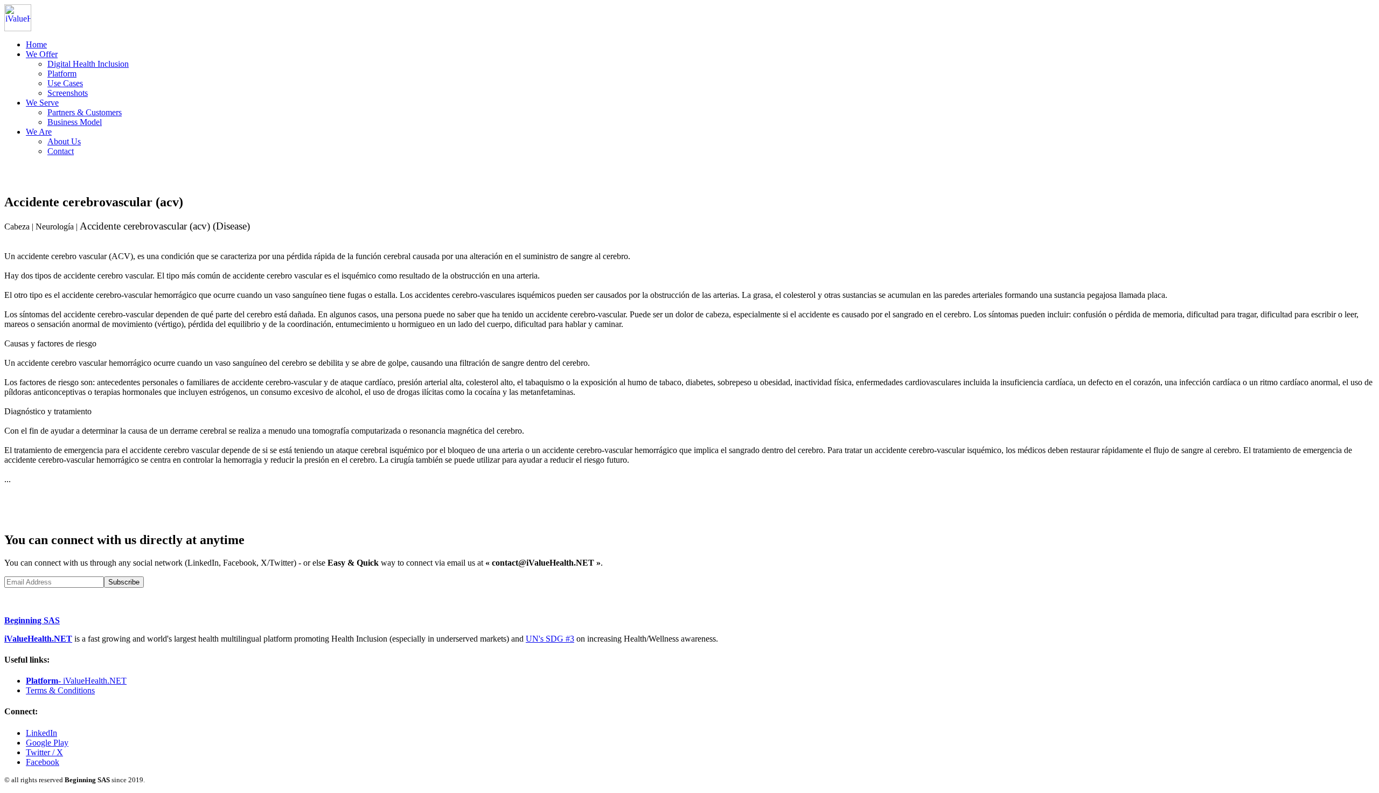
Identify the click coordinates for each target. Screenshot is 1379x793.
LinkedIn (41, 733)
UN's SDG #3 (550, 638)
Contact (60, 151)
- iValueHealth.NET (76, 680)
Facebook (42, 762)
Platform (61, 73)
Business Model (74, 122)
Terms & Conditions (60, 690)
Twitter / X (44, 752)
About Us (64, 141)
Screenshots (67, 93)
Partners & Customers (84, 112)
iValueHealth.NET (38, 638)
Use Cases (65, 83)
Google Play (47, 742)
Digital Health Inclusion (88, 63)
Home (36, 44)
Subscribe (124, 582)
